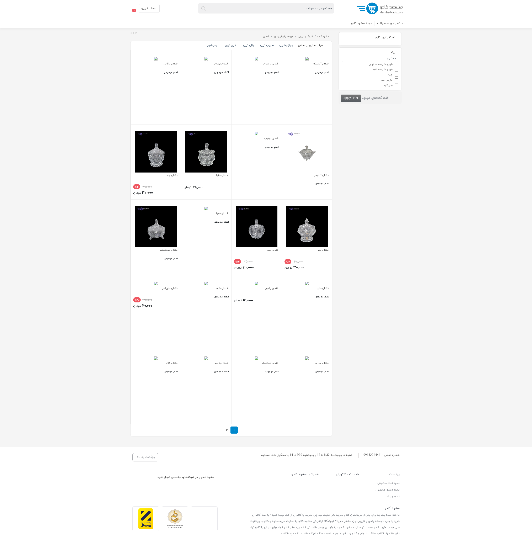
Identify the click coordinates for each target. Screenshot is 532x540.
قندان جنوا (222, 175)
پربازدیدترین (286, 45)
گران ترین (230, 45)
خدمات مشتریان (347, 474)
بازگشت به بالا (146, 457)
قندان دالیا (323, 288)
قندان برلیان (221, 63)
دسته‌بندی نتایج (385, 37)
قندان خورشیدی (168, 250)
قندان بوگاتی (170, 63)
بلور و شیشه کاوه (383, 70)
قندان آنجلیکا (321, 63)
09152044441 (372, 455)
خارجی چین (386, 80)
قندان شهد (222, 288)
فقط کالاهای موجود (375, 98)
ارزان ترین (249, 45)
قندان (266, 36)
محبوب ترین (267, 45)
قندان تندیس (321, 175)
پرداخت (394, 474)
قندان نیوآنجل (270, 363)
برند (392, 52)
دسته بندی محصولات (390, 23)
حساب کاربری (148, 8)
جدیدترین (212, 45)
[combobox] (266, 8)
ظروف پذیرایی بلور (283, 36)
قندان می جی (321, 363)
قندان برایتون (271, 63)
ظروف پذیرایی (305, 36)
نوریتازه (388, 85)
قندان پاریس (221, 363)
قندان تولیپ (271, 138)
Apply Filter (351, 98)
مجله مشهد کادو (361, 23)
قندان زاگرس (271, 288)
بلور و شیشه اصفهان (381, 64)
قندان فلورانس (169, 288)
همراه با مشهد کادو (305, 474)
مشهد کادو (323, 36)
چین (390, 75)
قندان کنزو (171, 363)
